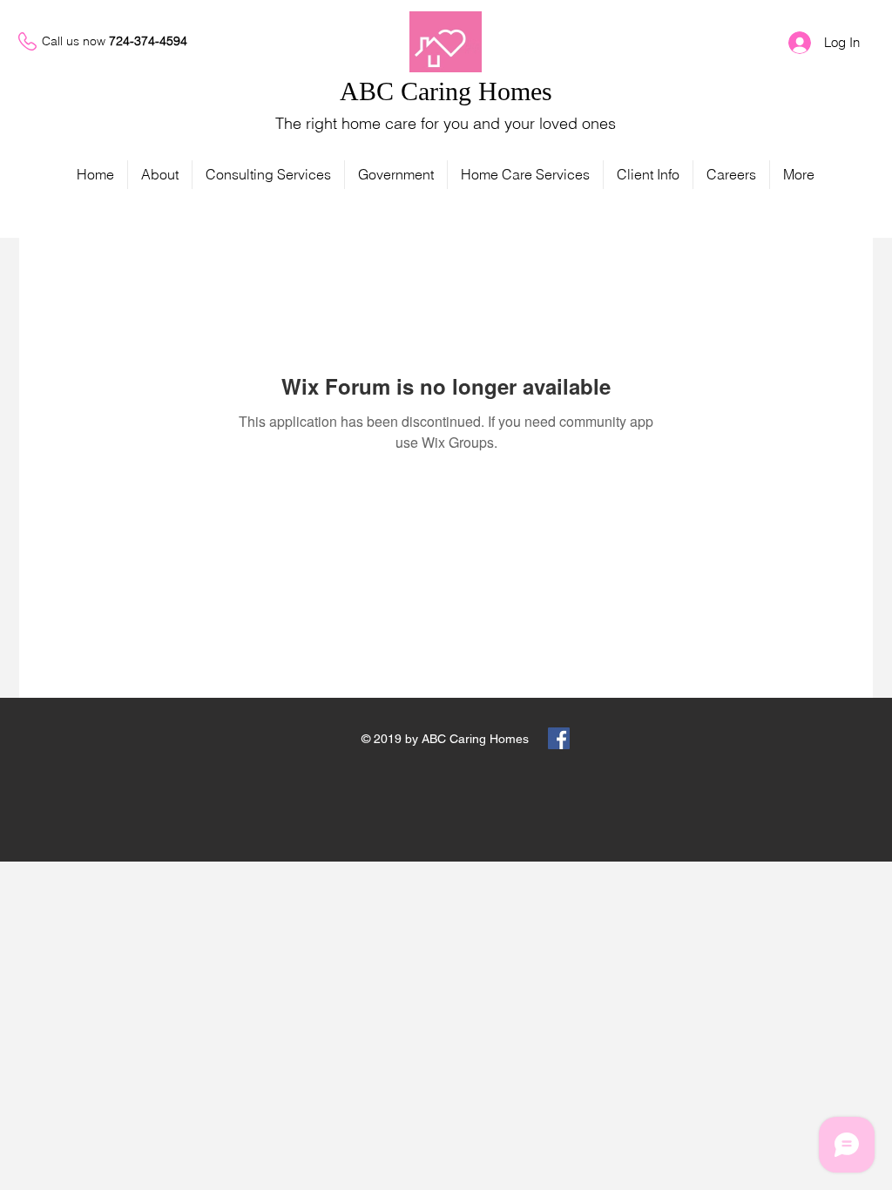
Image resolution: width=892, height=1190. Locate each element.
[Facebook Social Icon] (559, 738)
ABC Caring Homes (446, 91)
